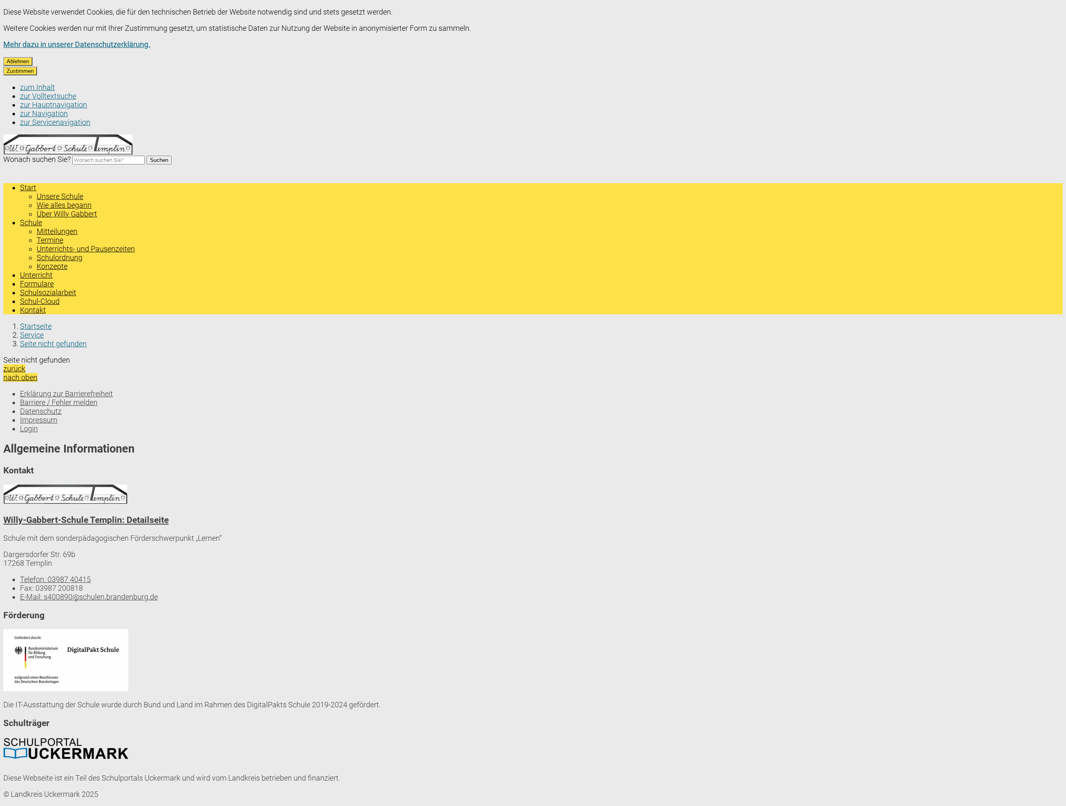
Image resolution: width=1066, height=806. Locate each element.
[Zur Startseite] (68, 152)
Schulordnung (59, 257)
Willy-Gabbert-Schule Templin (86, 520)
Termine (50, 240)
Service (32, 335)
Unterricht (36, 275)
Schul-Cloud (40, 301)
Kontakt (33, 310)
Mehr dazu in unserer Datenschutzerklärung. (76, 44)
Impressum (38, 419)
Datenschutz (41, 411)
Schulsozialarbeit (48, 292)
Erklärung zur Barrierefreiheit (66, 393)
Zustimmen (20, 71)
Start (28, 187)
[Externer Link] (65, 661)
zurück (14, 368)
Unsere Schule (60, 196)
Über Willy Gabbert (67, 213)
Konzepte (52, 266)
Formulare (37, 283)
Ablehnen (18, 61)
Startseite (36, 326)
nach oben (20, 377)
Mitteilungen (57, 231)
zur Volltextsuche (48, 96)
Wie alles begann (64, 205)
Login (29, 428)
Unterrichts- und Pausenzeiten (86, 248)
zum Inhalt (37, 87)
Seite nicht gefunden (53, 343)
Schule (31, 222)
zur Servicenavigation (55, 122)
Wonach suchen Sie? (37, 159)
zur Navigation (44, 113)
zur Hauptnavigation (53, 104)
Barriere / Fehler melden (58, 402)
